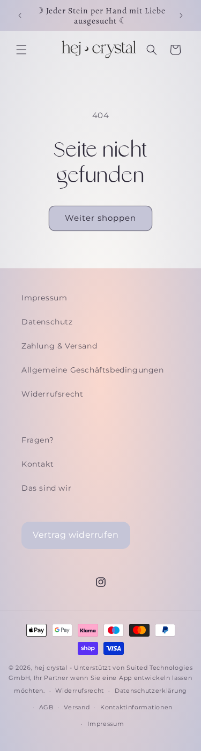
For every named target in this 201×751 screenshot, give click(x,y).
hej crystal (51, 667)
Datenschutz (47, 322)
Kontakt (37, 464)
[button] (21, 49)
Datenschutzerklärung (151, 690)
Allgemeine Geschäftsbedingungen (92, 370)
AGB (46, 707)
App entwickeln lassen (155, 678)
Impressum (44, 298)
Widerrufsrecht (52, 394)
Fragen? (37, 440)
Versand (77, 707)
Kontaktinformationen (136, 707)
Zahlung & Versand (59, 346)
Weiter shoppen (100, 218)
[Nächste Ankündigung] (181, 15)
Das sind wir (46, 488)
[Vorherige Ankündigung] (20, 15)
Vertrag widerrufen (76, 535)
